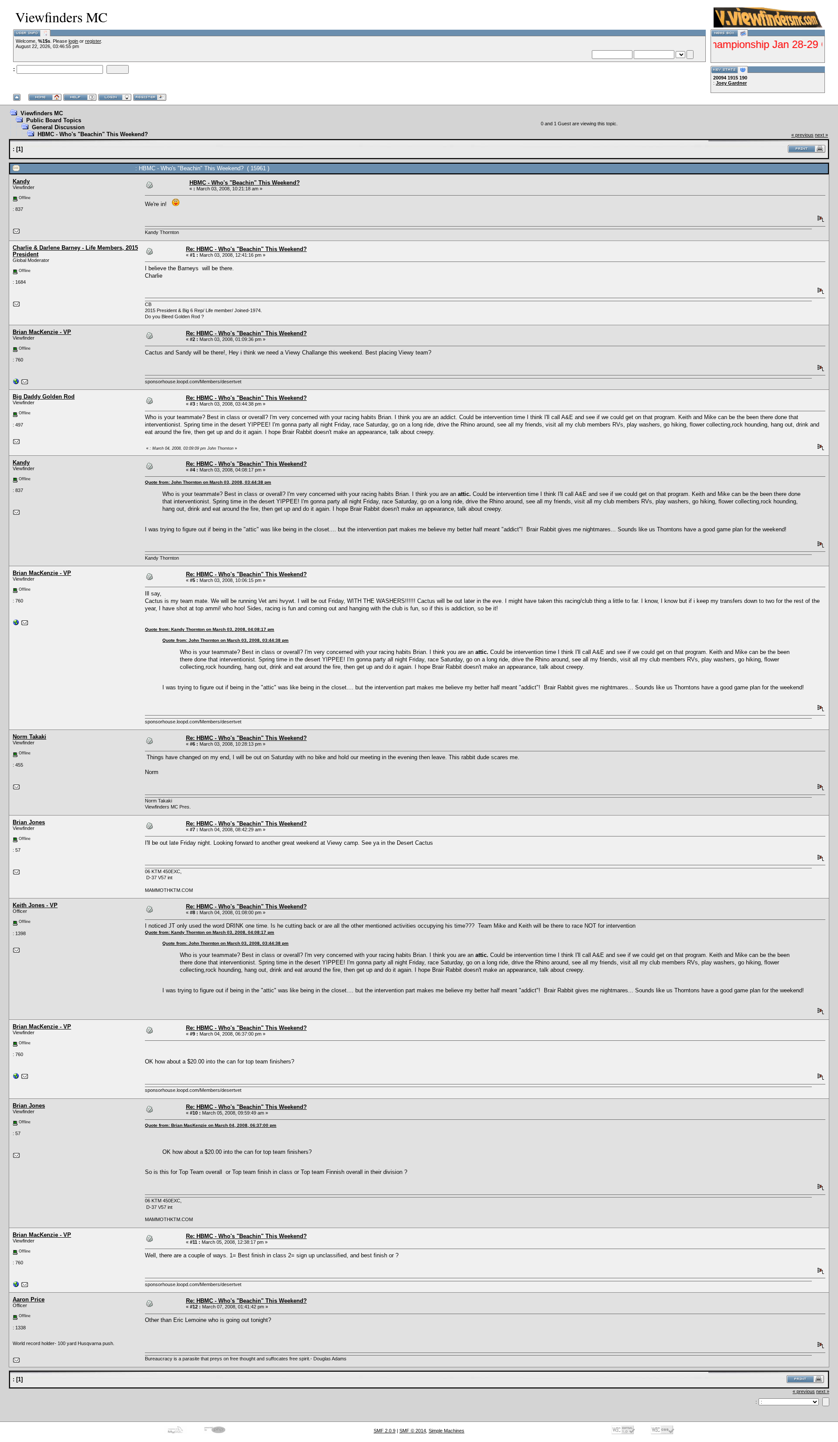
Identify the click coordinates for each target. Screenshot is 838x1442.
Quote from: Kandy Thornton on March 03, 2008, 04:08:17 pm (209, 629)
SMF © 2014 (412, 1430)
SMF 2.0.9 (384, 1430)
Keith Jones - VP (35, 905)
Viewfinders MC (42, 113)
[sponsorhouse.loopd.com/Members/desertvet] (16, 383)
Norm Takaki (29, 736)
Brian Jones (29, 822)
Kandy (21, 181)
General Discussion (58, 127)
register (93, 41)
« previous (802, 135)
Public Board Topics (53, 120)
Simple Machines (446, 1430)
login (73, 41)
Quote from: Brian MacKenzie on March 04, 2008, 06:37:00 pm (210, 1125)
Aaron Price (29, 1299)
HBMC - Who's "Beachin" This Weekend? (93, 134)
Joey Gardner (731, 83)
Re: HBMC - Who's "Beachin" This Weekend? (246, 249)
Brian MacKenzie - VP (42, 332)
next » (821, 135)
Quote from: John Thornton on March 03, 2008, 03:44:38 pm (208, 482)
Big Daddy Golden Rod (44, 396)
